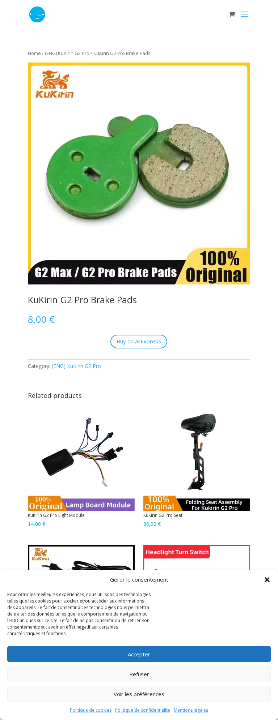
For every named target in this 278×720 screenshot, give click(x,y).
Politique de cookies (90, 710)
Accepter (139, 654)
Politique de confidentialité (142, 710)
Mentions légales (191, 710)
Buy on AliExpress (139, 341)
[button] (267, 579)
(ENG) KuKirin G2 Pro (67, 53)
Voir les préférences (139, 694)
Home (34, 53)
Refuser (139, 674)
